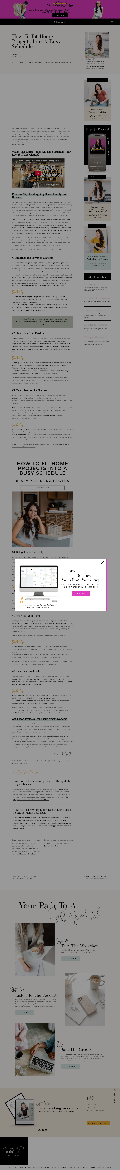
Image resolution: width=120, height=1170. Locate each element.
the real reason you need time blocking (42, 380)
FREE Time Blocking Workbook (44, 664)
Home (14, 54)
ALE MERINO (106, 1167)
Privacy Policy (50, 1167)
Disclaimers (83, 1167)
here (24, 828)
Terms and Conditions (67, 1167)
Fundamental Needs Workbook (26, 299)
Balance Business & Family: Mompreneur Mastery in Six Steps (43, 245)
